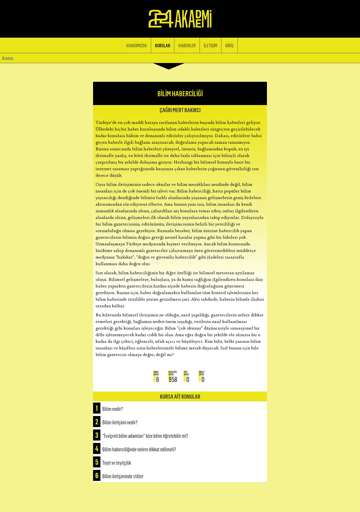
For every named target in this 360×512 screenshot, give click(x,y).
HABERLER (187, 45)
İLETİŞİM (210, 45)
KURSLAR (162, 45)
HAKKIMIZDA (136, 45)
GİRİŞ (229, 45)
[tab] (180, 408)
